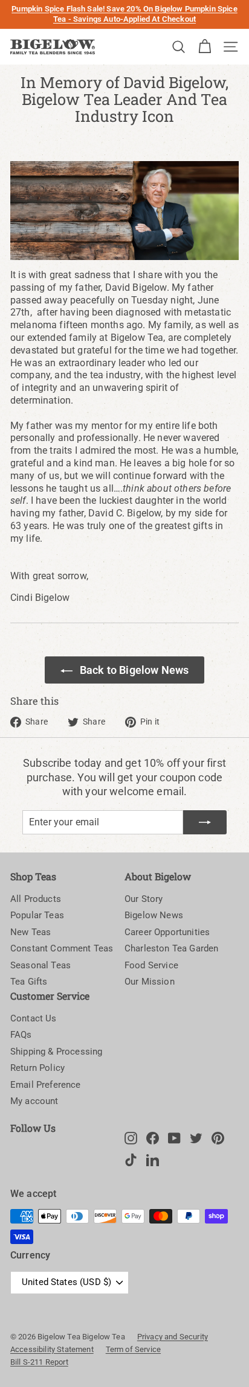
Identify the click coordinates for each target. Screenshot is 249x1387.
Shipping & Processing (56, 1051)
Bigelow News (153, 915)
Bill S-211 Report (39, 1361)
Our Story (143, 898)
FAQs (21, 1034)
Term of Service (133, 1349)
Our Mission (149, 981)
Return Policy (37, 1067)
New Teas (30, 932)
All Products (35, 898)
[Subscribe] (205, 822)
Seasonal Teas (40, 965)
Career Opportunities (167, 932)
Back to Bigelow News (134, 670)
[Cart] (204, 47)
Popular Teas (37, 915)
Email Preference (45, 1084)
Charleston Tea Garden (171, 948)
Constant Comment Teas (61, 948)
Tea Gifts (28, 981)
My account (34, 1101)
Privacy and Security (172, 1336)
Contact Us (33, 1018)
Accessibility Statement (52, 1349)
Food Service (151, 965)
